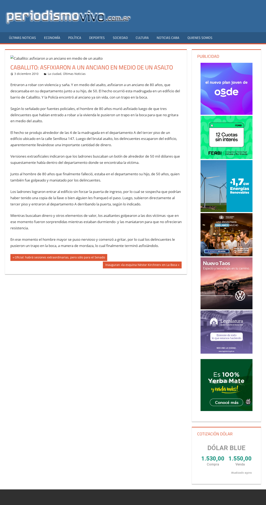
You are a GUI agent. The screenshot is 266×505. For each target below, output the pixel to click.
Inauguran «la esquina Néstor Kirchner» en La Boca (141, 265)
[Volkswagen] (226, 283)
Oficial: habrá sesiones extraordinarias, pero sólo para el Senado (60, 258)
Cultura (142, 37)
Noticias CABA (168, 37)
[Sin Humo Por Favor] (226, 234)
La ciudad (54, 74)
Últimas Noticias (22, 37)
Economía (52, 37)
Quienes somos (199, 37)
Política (74, 37)
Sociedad (120, 37)
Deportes (97, 37)
